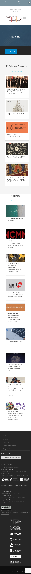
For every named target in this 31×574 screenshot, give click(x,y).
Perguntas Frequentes (9, 449)
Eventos (5, 439)
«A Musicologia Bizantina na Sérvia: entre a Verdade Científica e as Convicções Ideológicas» (16, 91)
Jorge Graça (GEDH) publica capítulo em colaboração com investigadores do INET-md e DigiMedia (15, 317)
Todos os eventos (17, 71)
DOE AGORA (11, 51)
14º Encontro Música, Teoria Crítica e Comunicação (16, 157)
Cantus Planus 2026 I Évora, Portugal (16, 114)
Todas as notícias (15, 201)
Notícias (15, 195)
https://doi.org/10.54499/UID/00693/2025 (12, 502)
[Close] (29, 3)
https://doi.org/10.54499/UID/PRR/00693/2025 (14, 471)
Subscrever (22, 4)
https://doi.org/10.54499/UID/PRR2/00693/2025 (14, 475)
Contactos (6, 442)
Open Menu (24, 18)
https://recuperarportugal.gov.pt (10, 467)
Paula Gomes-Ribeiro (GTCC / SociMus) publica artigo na (15, 294)
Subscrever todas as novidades (11, 457)
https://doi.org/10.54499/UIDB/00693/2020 (13, 493)
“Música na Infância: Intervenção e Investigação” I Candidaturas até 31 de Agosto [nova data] (14, 268)
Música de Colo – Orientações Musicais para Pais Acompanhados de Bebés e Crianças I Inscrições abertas (15, 415)
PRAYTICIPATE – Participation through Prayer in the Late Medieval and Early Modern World (16, 179)
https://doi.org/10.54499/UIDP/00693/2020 (13, 498)
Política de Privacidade (9, 445)
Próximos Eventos (16, 66)
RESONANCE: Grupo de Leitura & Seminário (14, 135)
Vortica (24, 572)
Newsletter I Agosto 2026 (15, 341)
